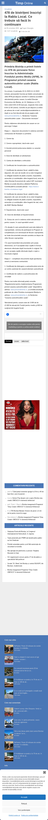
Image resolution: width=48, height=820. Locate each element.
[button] (44, 772)
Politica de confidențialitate (29, 815)
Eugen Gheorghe (27, 28)
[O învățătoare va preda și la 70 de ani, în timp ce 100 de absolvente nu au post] (9, 682)
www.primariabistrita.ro (13, 116)
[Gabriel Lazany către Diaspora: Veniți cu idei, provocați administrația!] (9, 712)
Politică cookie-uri (14, 815)
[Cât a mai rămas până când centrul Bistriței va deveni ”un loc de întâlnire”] (9, 734)
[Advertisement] (24, 372)
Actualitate (8, 9)
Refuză (24, 804)
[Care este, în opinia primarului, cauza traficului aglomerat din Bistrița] (9, 723)
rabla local (25, 341)
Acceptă (24, 797)
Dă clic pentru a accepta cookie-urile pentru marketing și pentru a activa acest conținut (24, 325)
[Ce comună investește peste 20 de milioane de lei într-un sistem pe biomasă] (9, 671)
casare (16, 341)
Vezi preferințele (24, 810)
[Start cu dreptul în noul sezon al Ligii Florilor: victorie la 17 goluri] (9, 660)
